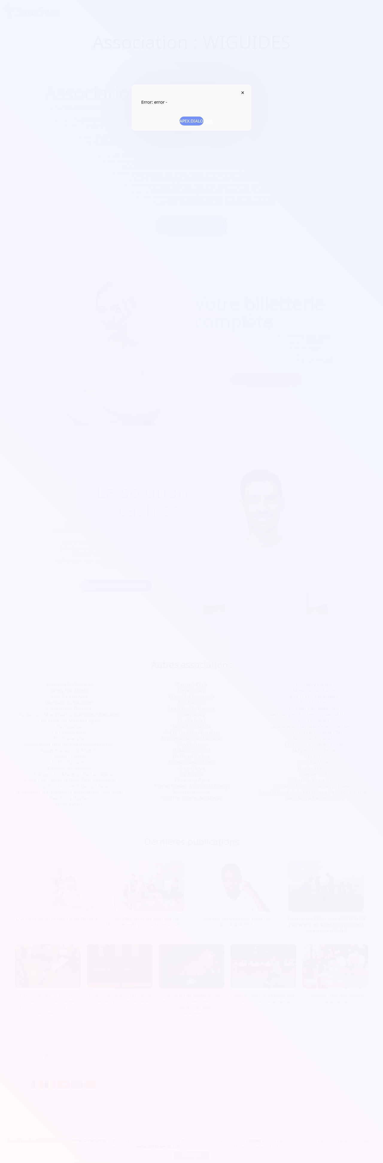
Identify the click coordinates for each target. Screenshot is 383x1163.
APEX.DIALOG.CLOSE (242, 92)
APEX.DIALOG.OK (191, 121)
